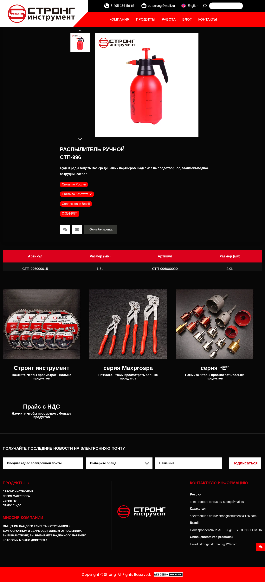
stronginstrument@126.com (237, 516)
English (193, 6)
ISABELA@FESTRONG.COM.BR (238, 530)
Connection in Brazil (76, 203)
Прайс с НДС (12, 505)
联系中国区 (69, 213)
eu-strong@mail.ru (161, 6)
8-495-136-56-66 (122, 6)
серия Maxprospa (16, 496)
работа (169, 19)
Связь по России (74, 184)
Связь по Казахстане (77, 194)
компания (119, 19)
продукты (145, 19)
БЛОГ (187, 19)
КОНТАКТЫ (207, 19)
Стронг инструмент (18, 491)
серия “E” (10, 500)
